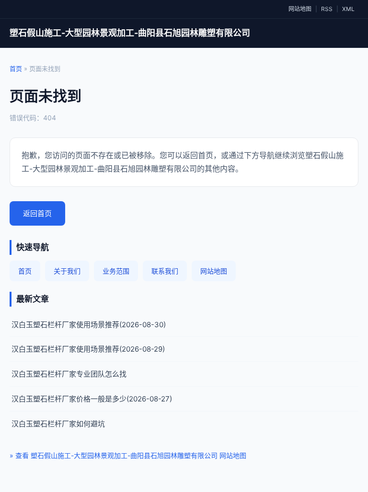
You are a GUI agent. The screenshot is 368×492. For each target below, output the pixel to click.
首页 (16, 68)
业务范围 (116, 271)
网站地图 (299, 8)
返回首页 (37, 213)
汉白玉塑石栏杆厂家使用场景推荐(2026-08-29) (88, 349)
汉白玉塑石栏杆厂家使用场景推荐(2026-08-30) (89, 324)
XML (348, 8)
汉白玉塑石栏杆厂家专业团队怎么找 (69, 373)
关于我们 (67, 271)
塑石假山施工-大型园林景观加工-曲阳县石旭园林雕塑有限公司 (130, 33)
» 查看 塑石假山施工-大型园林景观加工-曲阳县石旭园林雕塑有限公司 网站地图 (128, 455)
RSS (327, 8)
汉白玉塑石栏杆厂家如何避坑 (58, 423)
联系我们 (164, 271)
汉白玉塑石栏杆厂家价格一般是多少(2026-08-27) (92, 398)
